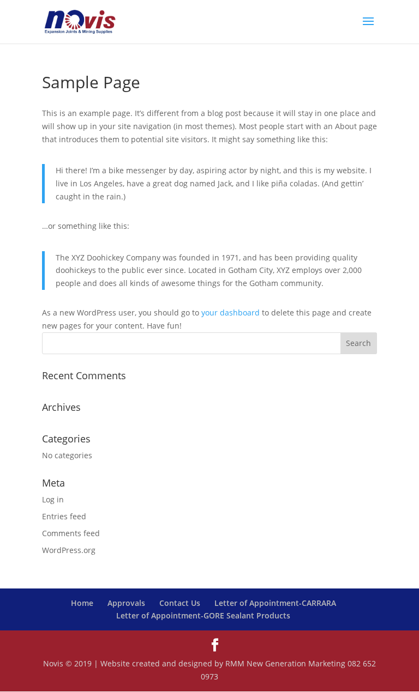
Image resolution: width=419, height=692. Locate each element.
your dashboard (230, 312)
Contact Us (179, 603)
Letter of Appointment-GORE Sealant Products (203, 615)
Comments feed (71, 533)
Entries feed (64, 516)
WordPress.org (68, 550)
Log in (53, 499)
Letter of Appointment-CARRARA (275, 603)
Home (82, 603)
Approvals (126, 603)
